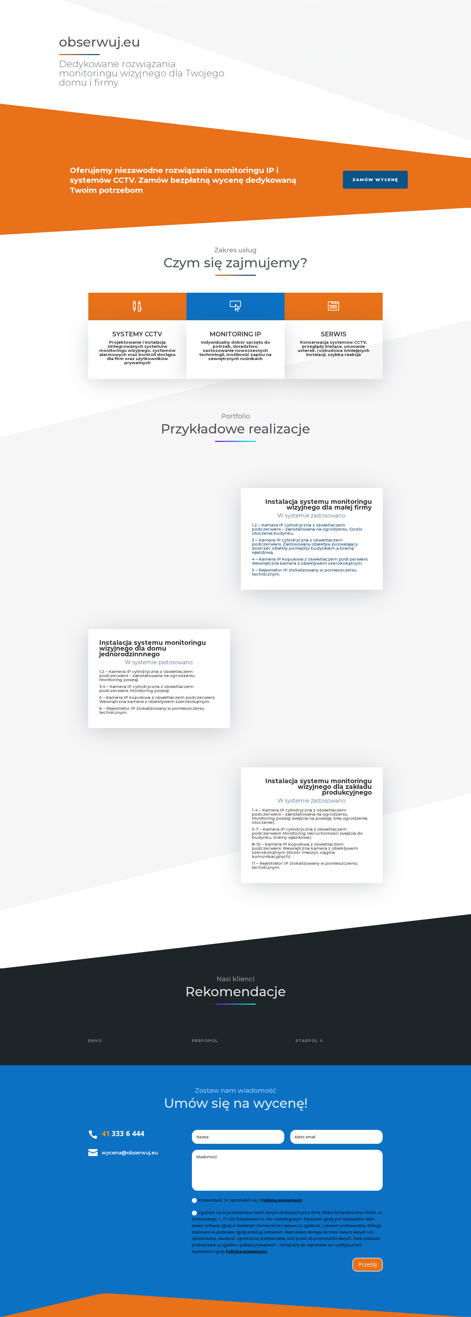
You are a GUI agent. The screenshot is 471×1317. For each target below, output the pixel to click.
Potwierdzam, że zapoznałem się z (250, 1200)
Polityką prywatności (281, 1200)
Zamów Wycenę (375, 179)
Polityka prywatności (246, 1251)
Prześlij (367, 1264)
